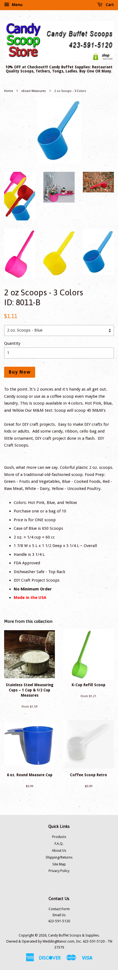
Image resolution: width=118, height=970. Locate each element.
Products (59, 837)
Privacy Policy (59, 871)
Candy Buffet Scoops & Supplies (73, 935)
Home (8, 91)
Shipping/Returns (59, 857)
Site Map (59, 864)
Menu (17, 4)
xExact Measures (33, 91)
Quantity (12, 343)
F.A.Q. (59, 844)
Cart (109, 4)
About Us (59, 850)
